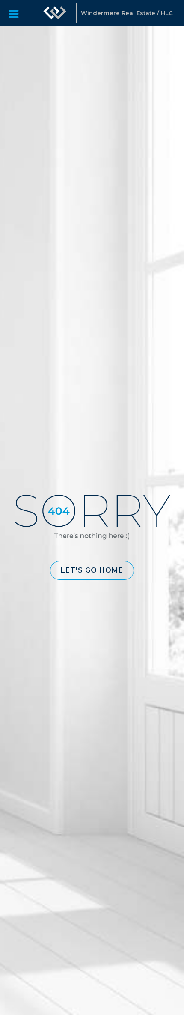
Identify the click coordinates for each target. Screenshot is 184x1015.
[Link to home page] (55, 13)
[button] (92, 570)
